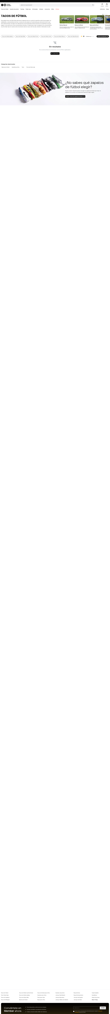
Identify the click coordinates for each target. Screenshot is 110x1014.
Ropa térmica (77, 992)
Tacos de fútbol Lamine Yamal (26, 992)
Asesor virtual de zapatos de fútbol (74, 96)
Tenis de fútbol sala (30, 67)
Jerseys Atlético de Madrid (62, 999)
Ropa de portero (95, 997)
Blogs (107, 9)
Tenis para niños (41, 997)
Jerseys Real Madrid (60, 995)
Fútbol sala (28, 9)
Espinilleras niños (15, 67)
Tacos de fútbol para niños (43, 992)
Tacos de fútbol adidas (24, 995)
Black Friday (95, 999)
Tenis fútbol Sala (5, 995)
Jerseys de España (78, 997)
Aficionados (35, 9)
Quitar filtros (56, 53)
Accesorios (47, 9)
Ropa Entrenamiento (78, 995)
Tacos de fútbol (4, 9)
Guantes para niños (41, 995)
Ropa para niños (41, 999)
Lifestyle (41, 9)
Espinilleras (94, 995)
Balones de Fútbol (23, 999)
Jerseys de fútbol (78, 999)
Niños (52, 9)
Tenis (23, 67)
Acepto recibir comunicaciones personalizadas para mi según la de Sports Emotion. (88, 1012)
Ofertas (57, 9)
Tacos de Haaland (5, 997)
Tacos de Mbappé (5, 999)
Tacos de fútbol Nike (24, 997)
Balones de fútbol (5, 67)
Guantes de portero (14, 9)
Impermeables (95, 992)
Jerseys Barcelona (60, 997)
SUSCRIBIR (103, 1007)
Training (22, 9)
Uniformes (102, 9)
